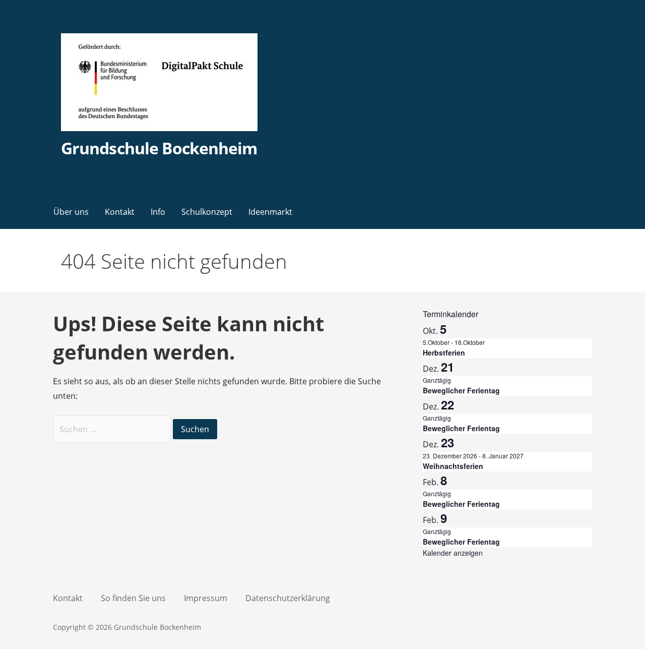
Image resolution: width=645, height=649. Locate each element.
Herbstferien (444, 352)
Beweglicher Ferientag (461, 390)
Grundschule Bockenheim (159, 148)
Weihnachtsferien (453, 466)
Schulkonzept (206, 211)
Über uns (71, 211)
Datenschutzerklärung (287, 598)
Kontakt (120, 211)
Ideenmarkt (270, 211)
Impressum (205, 598)
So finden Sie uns (133, 598)
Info (158, 211)
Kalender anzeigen (453, 553)
